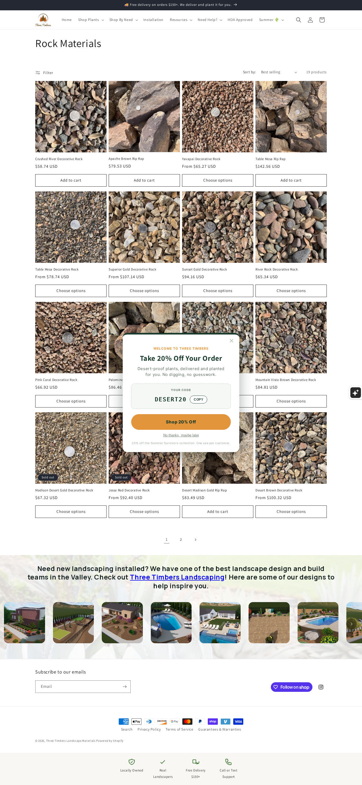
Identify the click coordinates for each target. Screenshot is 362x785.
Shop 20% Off (181, 421)
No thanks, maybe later (181, 435)
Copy (198, 399)
